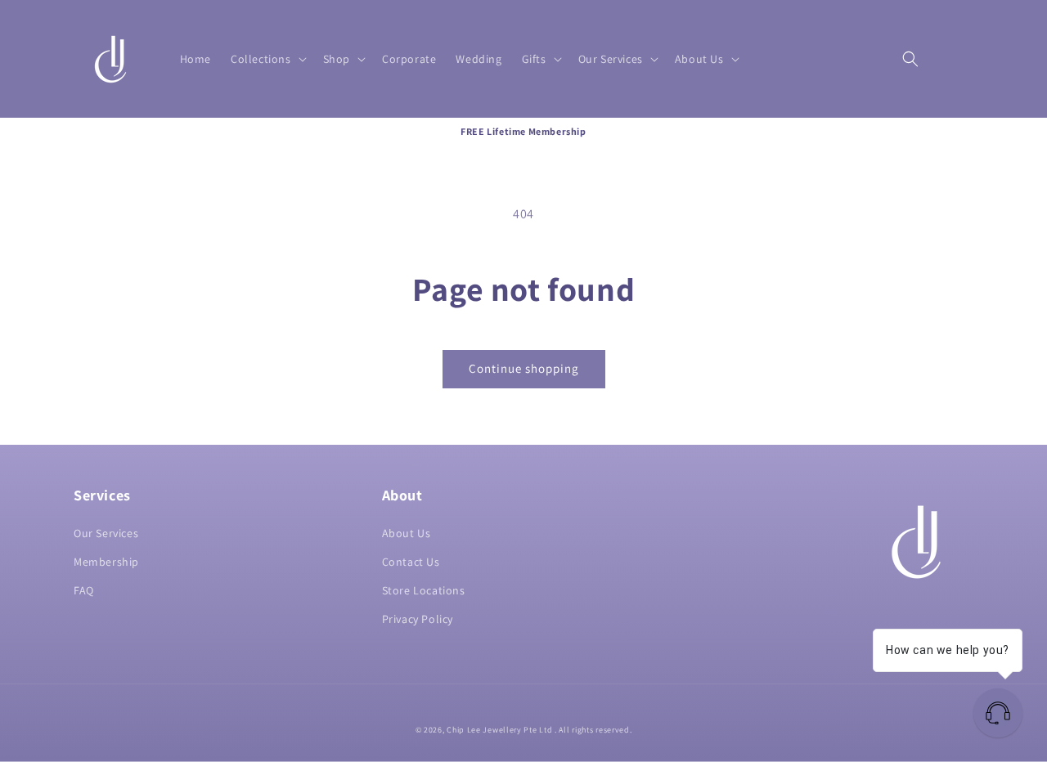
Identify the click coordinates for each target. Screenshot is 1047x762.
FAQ (84, 590)
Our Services (106, 533)
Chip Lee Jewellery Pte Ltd (499, 729)
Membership (106, 561)
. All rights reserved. (593, 729)
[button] (267, 59)
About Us (406, 533)
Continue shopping (524, 368)
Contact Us (411, 561)
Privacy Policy (417, 619)
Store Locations (423, 590)
